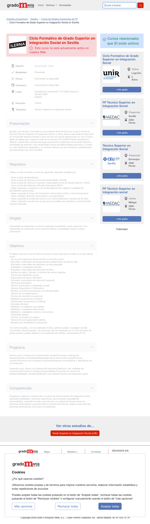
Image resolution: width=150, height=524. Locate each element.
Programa (17, 347)
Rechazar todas (68, 506)
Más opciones (23, 506)
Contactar (96, 451)
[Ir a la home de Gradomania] (20, 5)
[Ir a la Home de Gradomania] (28, 451)
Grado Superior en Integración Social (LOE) (75, 433)
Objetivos (17, 245)
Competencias (21, 387)
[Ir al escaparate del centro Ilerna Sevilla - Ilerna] (18, 45)
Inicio (41, 5)
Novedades (65, 5)
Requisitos (18, 164)
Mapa (47, 451)
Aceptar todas (110, 506)
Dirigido (15, 218)
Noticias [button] (50, 5)
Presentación (20, 123)
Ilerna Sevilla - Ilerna (44, 65)
